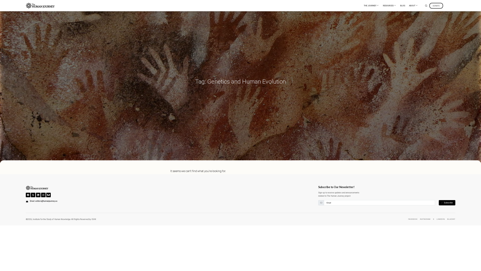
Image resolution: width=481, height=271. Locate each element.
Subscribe (448, 203)
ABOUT (412, 6)
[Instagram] (43, 195)
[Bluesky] (48, 195)
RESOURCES (388, 6)
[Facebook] (28, 195)
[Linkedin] (38, 195)
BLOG (402, 6)
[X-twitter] (33, 195)
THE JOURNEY (370, 6)
